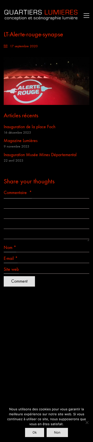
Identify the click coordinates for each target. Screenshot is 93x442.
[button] (85, 15)
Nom (10, 247)
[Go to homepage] (41, 15)
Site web (11, 269)
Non (57, 432)
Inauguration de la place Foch (29, 126)
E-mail (11, 258)
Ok (34, 432)
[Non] (86, 422)
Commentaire (18, 192)
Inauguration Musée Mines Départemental (40, 154)
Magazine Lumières (20, 140)
